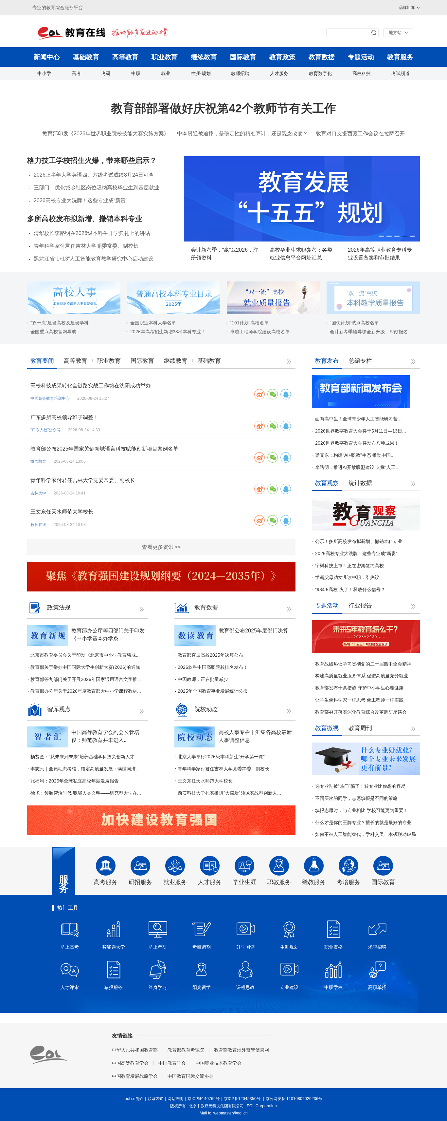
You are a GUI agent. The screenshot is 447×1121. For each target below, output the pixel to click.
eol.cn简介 (134, 1098)
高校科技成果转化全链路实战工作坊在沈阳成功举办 (90, 385)
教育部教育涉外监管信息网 (241, 1050)
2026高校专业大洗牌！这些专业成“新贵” (80, 200)
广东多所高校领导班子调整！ (64, 417)
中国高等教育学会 (130, 1063)
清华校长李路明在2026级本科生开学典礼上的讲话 (92, 233)
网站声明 (175, 1098)
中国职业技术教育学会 (218, 1063)
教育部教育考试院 (186, 1050)
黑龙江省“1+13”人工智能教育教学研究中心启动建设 (93, 258)
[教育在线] (114, 33)
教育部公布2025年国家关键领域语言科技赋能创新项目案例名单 (104, 449)
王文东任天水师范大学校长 (61, 511)
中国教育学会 (172, 1063)
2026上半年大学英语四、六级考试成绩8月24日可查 (94, 175)
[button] (381, 236)
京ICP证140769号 (204, 1098)
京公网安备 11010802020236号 (294, 1098)
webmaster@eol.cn (230, 1113)
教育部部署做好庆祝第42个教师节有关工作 (223, 108)
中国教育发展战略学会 (135, 1076)
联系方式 (155, 1098)
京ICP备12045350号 (242, 1098)
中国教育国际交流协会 (190, 1076)
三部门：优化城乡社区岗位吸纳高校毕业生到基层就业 (96, 187)
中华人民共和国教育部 (135, 1050)
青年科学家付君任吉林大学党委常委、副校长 (86, 246)
